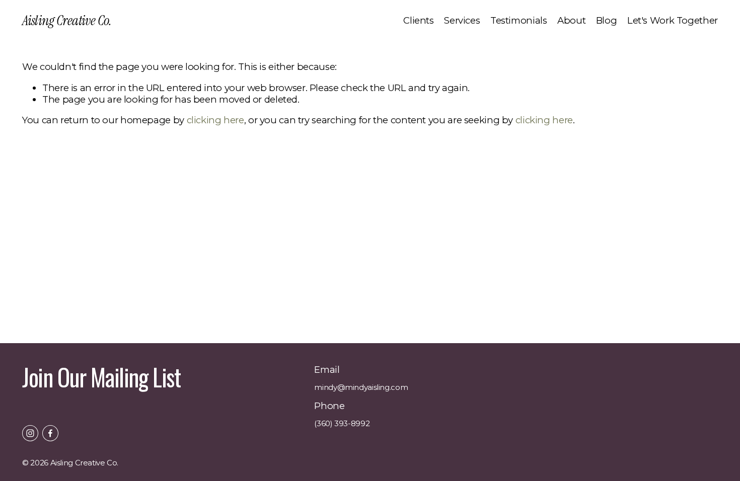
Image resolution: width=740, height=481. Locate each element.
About (571, 20)
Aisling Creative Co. (66, 20)
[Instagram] (30, 433)
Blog (606, 20)
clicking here (215, 120)
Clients (418, 20)
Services (462, 20)
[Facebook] (50, 433)
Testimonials (518, 20)
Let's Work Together (672, 20)
